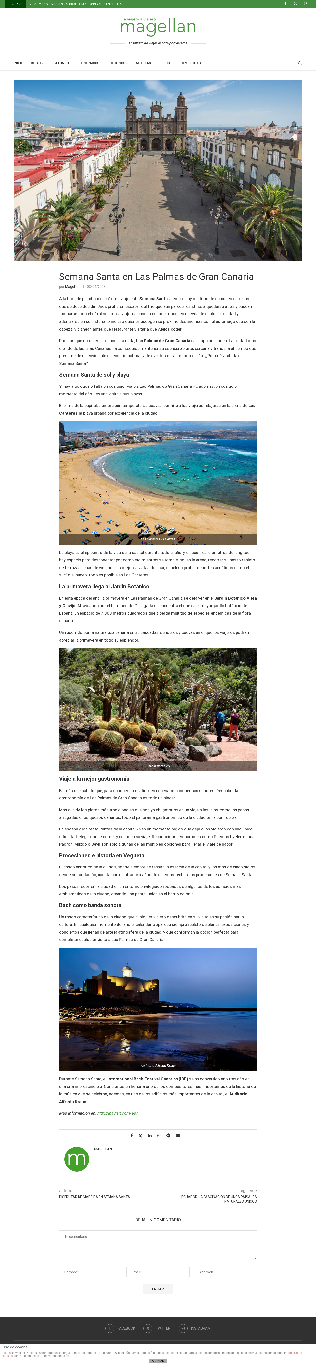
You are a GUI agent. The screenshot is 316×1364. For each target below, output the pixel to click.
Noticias (143, 63)
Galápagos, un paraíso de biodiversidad (70, 4)
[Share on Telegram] (170, 1135)
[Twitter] (297, 4)
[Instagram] (307, 4)
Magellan (72, 287)
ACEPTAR (158, 1360)
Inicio (18, 63)
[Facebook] (287, 4)
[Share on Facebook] (134, 1135)
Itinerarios (89, 63)
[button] (30, 4)
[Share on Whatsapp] (160, 1135)
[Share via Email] (180, 1135)
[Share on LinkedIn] (151, 1135)
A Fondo (62, 63)
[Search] (299, 63)
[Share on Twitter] (142, 1135)
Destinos (117, 63)
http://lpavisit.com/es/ (117, 1113)
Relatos (37, 63)
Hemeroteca (191, 63)
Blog (165, 63)
